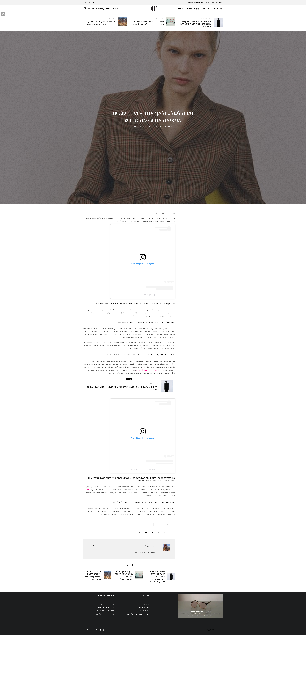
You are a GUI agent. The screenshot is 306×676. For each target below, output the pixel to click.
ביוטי (210, 9)
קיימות (196, 9)
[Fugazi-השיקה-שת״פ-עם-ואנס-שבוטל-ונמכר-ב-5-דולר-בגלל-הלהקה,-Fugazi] (170, 21)
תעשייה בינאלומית (207, 18)
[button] (89, 9)
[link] (98, 2)
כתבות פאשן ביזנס (107, 604)
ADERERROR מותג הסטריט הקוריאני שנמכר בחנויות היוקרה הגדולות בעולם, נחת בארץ (196, 24)
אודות (207, 2)
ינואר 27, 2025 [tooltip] (147, 126)
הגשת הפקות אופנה (144, 607)
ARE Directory (98, 9)
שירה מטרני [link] (168, 126)
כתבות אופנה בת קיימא (106, 607)
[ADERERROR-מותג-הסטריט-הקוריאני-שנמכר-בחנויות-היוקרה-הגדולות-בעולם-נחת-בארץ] (218, 22)
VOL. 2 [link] (115, 9)
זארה (87, 490)
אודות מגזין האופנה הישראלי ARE (139, 614)
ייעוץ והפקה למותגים (143, 601)
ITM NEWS (181, 9)
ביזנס (203, 9)
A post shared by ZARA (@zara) (143, 295)
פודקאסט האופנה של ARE (105, 614)
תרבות (189, 9)
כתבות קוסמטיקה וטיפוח (105, 611)
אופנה (216, 9)
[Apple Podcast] (85, 2)
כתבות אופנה (109, 601)
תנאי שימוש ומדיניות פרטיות (195, 2)
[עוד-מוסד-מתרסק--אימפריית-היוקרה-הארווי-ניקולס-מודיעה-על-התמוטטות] (122, 21)
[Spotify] (89, 2)
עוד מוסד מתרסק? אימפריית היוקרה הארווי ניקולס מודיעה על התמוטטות (101, 22)
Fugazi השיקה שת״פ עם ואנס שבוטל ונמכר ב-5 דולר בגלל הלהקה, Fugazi (148, 22)
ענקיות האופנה (158, 524)
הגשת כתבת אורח (145, 611)
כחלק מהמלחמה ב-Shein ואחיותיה (147, 370)
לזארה (122, 310)
